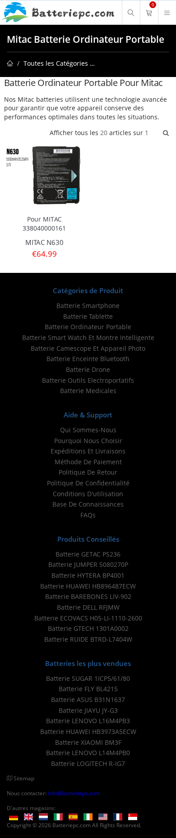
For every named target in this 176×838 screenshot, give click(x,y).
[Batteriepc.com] (59, 12)
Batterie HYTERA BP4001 (88, 575)
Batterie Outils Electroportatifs (88, 380)
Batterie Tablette (88, 316)
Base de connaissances (88, 504)
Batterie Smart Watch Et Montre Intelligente (88, 337)
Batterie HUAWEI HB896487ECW (88, 586)
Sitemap (24, 778)
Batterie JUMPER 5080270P (88, 564)
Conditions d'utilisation (88, 493)
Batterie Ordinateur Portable (88, 326)
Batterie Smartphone (88, 305)
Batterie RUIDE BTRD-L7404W (88, 639)
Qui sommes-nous (88, 430)
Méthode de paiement (88, 462)
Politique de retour (88, 472)
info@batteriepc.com (74, 793)
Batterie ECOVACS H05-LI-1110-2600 (88, 618)
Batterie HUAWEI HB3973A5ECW (88, 731)
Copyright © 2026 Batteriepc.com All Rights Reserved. (74, 825)
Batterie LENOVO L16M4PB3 (88, 720)
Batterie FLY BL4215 (88, 688)
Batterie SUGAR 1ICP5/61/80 (88, 678)
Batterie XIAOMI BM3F (88, 742)
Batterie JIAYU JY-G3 (88, 710)
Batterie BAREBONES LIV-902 (88, 596)
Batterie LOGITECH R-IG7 (88, 763)
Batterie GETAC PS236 (88, 554)
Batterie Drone (88, 369)
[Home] (10, 63)
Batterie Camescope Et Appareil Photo (88, 348)
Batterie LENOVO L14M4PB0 (88, 752)
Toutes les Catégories (55, 63)
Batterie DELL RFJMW (88, 607)
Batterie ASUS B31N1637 (88, 699)
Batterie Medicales (88, 390)
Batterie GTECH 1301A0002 (88, 628)
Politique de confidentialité (88, 483)
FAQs (88, 515)
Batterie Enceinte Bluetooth (88, 358)
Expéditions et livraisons (88, 451)
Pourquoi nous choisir (88, 440)
